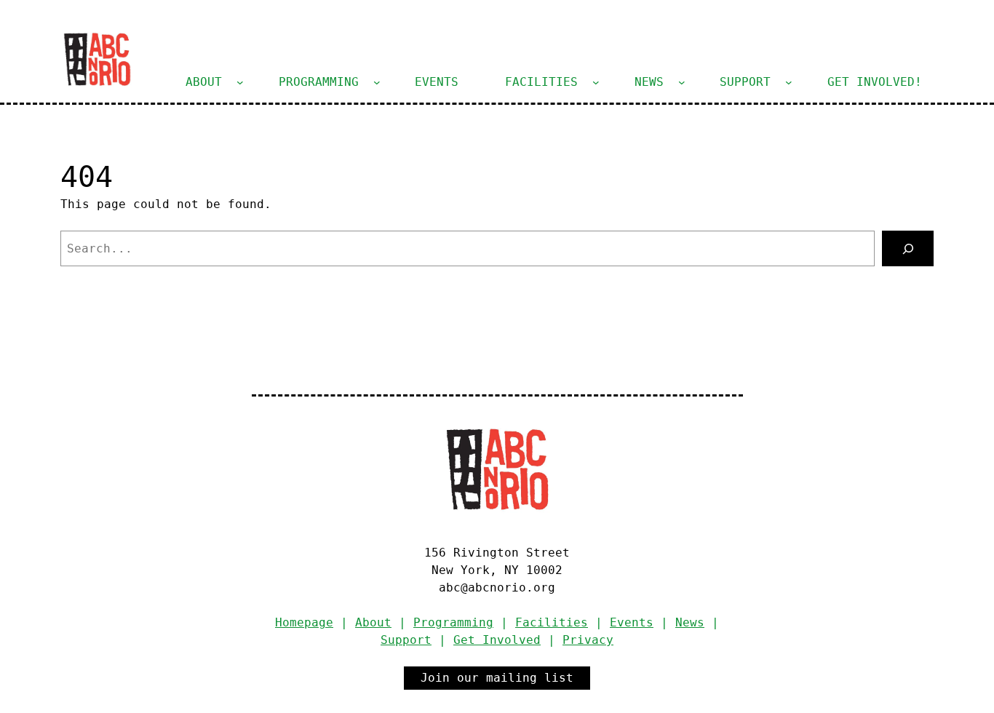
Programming (453, 622)
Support (406, 640)
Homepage (304, 622)
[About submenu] (240, 82)
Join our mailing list (497, 678)
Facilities (551, 622)
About (373, 622)
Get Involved (497, 640)
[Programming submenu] (377, 82)
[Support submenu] (788, 82)
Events (631, 622)
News (689, 622)
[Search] (908, 248)
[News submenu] (681, 82)
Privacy (587, 640)
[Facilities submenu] (596, 82)
